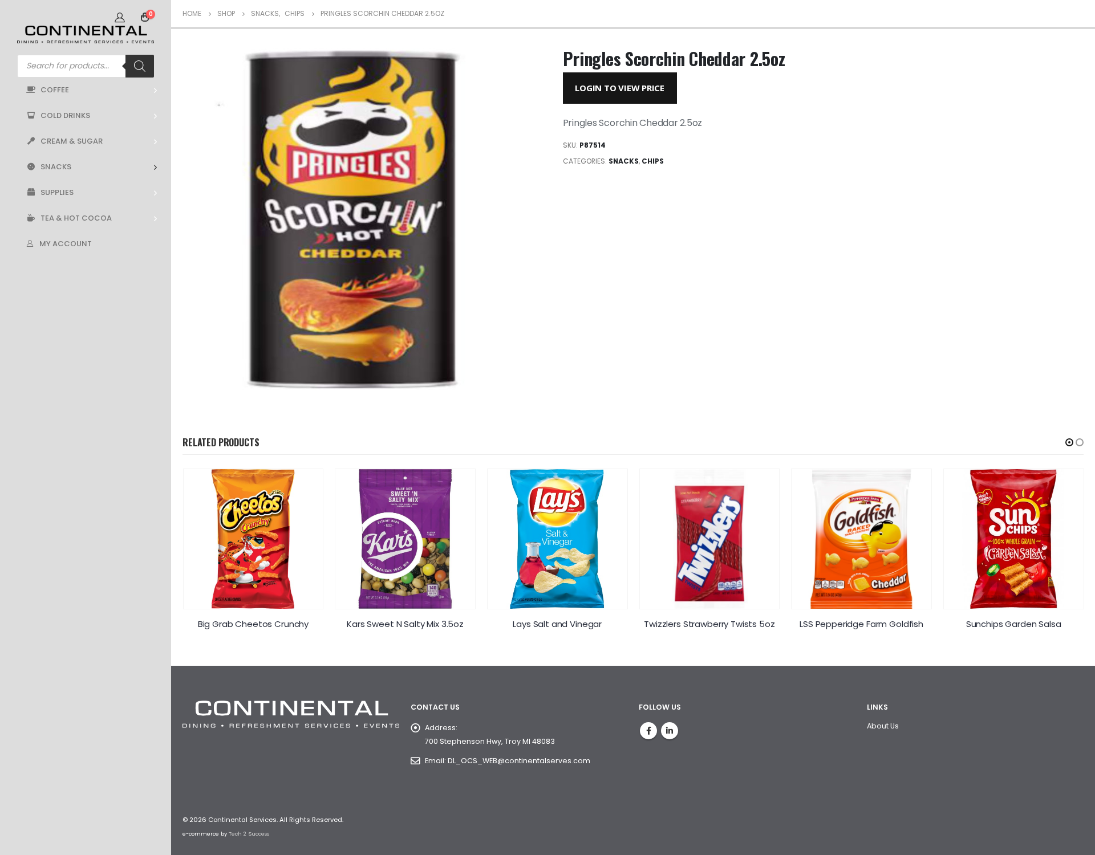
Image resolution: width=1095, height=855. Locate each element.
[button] (1069, 442)
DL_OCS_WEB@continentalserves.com (519, 761)
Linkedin (669, 730)
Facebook (648, 730)
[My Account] (120, 17)
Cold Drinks (65, 115)
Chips (653, 161)
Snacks (55, 166)
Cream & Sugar (71, 141)
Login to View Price (619, 87)
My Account (65, 243)
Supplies (57, 192)
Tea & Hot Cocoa (76, 218)
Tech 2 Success (249, 833)
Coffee (54, 89)
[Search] (139, 66)
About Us (883, 726)
